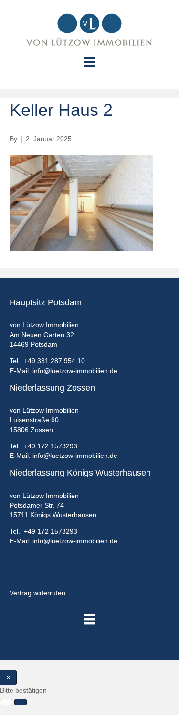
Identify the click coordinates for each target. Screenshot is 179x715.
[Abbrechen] (6, 702)
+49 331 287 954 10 (54, 360)
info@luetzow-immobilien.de (74, 370)
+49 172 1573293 (50, 446)
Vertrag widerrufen (37, 593)
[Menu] (89, 62)
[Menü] (89, 619)
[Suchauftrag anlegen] (20, 702)
